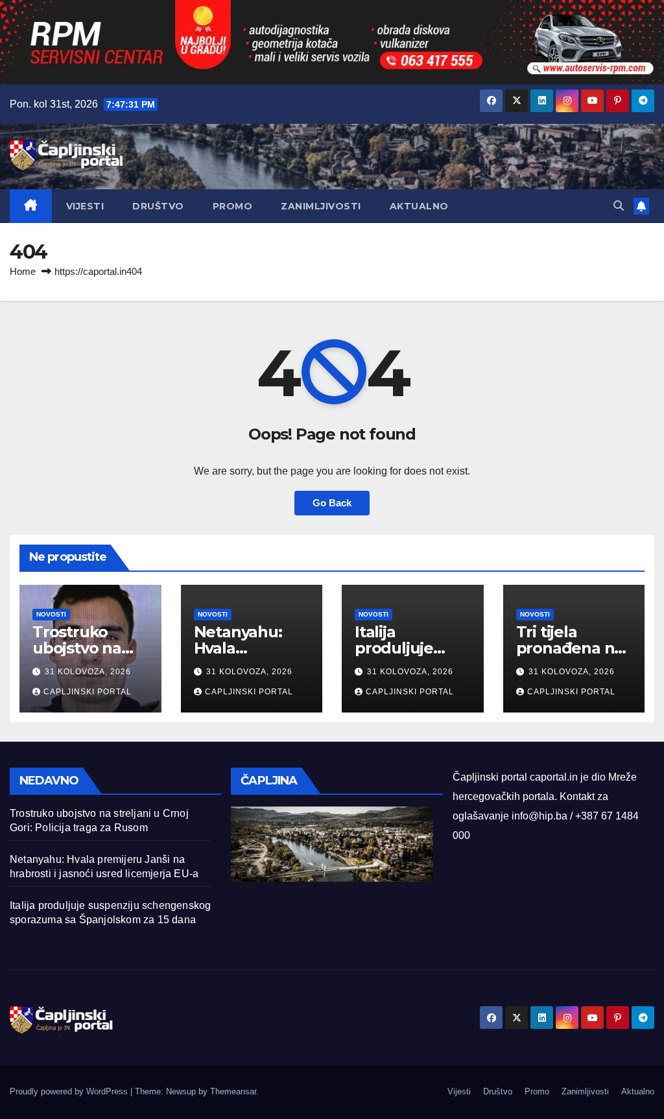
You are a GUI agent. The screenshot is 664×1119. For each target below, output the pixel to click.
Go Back (332, 502)
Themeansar (233, 1091)
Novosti (51, 614)
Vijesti (85, 206)
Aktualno (419, 206)
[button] (618, 205)
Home (23, 271)
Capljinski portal (87, 691)
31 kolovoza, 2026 (88, 671)
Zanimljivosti (321, 206)
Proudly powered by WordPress (70, 1091)
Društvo (158, 206)
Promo (233, 206)
